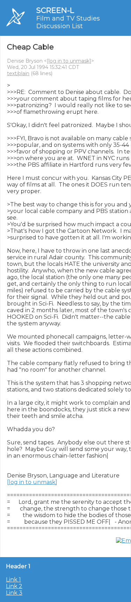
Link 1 (13, 579)
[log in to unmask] (69, 61)
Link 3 (14, 592)
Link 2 (14, 586)
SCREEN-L (55, 10)
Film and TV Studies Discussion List (68, 22)
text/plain (18, 73)
